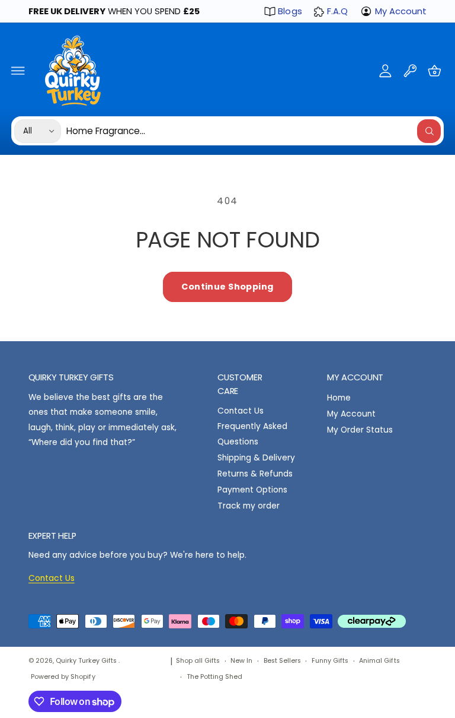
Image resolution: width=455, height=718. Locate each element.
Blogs (290, 11)
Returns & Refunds (255, 473)
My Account (401, 11)
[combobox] (254, 130)
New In (241, 660)
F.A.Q (337, 11)
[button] (18, 70)
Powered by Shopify (63, 676)
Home (339, 398)
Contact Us (240, 411)
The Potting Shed (214, 676)
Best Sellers (282, 660)
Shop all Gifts (198, 660)
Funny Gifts (330, 660)
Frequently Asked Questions (252, 434)
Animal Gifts (379, 660)
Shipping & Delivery (256, 457)
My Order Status (360, 430)
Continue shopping (227, 287)
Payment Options (252, 489)
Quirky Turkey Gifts (87, 660)
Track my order (248, 506)
